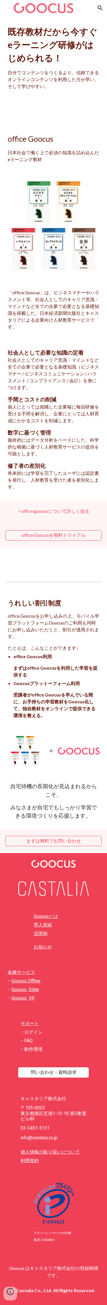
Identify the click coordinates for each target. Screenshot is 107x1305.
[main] (53, 57)
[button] (7, 8)
